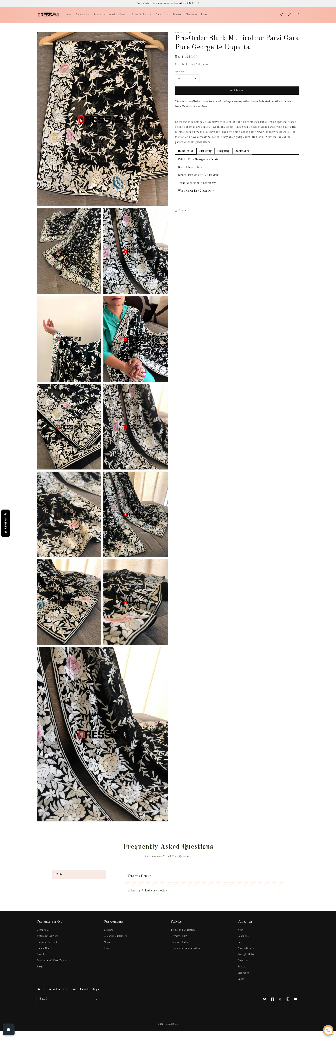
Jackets (242, 967)
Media (107, 942)
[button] (282, 15)
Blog (106, 948)
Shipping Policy (180, 942)
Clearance (243, 973)
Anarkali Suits (246, 948)
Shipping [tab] (223, 151)
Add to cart (237, 90)
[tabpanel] (237, 179)
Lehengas (243, 936)
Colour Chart (44, 948)
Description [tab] (186, 151)
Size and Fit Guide (47, 942)
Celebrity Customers (115, 936)
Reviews (108, 930)
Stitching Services (47, 936)
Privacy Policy (179, 936)
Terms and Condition (183, 930)
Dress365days (172, 1024)
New (240, 930)
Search (41, 954)
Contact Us (43, 930)
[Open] (9, 1029)
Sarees (241, 942)
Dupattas (243, 960)
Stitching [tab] (205, 151)
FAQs (40, 967)
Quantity (179, 72)
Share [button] (182, 210)
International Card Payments (54, 960)
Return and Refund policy (185, 948)
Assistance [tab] (242, 151)
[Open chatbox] (328, 1031)
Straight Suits (246, 954)
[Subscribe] (96, 999)
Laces (241, 979)
